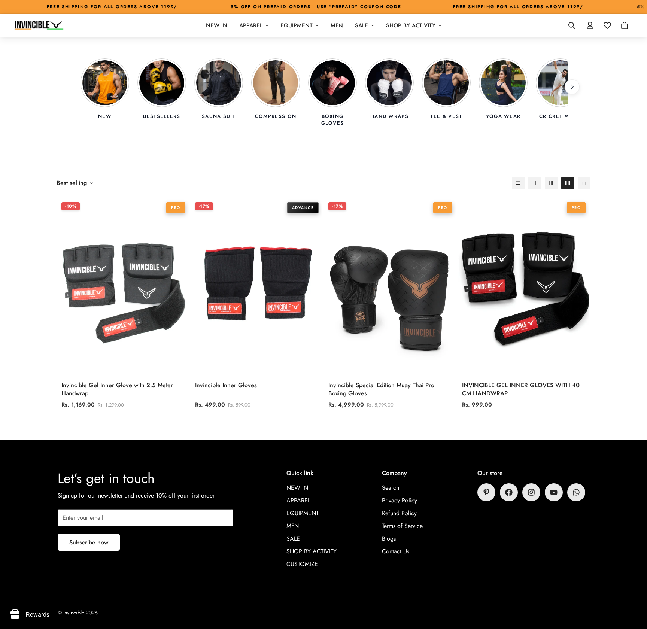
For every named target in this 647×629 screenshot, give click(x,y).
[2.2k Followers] (509, 492)
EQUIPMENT (296, 25)
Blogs (389, 538)
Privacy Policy (399, 500)
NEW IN (216, 25)
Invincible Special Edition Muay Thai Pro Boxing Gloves (381, 389)
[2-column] (534, 183)
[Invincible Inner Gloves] (257, 287)
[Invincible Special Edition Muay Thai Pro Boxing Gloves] (390, 287)
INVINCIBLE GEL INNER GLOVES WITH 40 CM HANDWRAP (521, 389)
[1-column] (518, 183)
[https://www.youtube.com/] (554, 492)
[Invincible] (39, 25)
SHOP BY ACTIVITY (410, 25)
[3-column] (551, 183)
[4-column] (567, 183)
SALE (361, 25)
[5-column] (584, 183)
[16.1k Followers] (531, 492)
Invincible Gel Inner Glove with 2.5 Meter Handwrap (117, 389)
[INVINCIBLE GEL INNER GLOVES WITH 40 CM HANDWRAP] (524, 287)
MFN (337, 25)
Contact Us (395, 551)
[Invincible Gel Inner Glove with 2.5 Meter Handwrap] (123, 287)
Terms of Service (402, 526)
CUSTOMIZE (302, 564)
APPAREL (250, 25)
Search (390, 487)
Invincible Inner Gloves (226, 385)
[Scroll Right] (572, 86)
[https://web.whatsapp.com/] (576, 492)
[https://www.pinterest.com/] (486, 492)
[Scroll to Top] (632, 588)
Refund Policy (399, 513)
